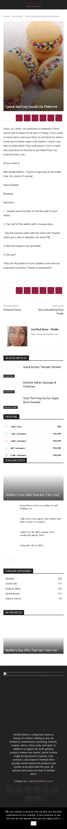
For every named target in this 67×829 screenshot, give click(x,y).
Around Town (10, 407)
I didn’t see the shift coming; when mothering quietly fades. (37, 533)
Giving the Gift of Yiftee (32, 545)
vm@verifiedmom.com (40, 781)
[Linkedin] (50, 118)
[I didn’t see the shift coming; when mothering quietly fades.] (10, 535)
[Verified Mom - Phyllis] (17, 336)
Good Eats (17, 16)
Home (6, 16)
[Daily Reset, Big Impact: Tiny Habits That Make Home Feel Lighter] (10, 522)
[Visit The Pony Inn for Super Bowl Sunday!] (12, 402)
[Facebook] (19, 118)
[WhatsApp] (43, 118)
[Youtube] (38, 799)
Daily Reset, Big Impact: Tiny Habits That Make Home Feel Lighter (40, 520)
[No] (62, 818)
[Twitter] (27, 118)
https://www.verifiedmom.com (44, 334)
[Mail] (37, 790)
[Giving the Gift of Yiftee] (10, 548)
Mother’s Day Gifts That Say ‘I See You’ (33, 495)
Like (59, 426)
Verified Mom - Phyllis (45, 329)
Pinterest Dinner (12, 309)
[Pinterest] (35, 118)
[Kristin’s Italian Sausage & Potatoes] (12, 387)
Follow (57, 433)
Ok (33, 823)
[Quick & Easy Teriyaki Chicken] (12, 371)
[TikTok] (55, 790)
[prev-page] (5, 560)
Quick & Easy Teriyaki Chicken (42, 367)
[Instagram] (18, 790)
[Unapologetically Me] (33, 5)
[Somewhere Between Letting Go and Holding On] (10, 509)
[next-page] (11, 560)
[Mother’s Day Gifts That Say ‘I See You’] (33, 483)
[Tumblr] (58, 118)
